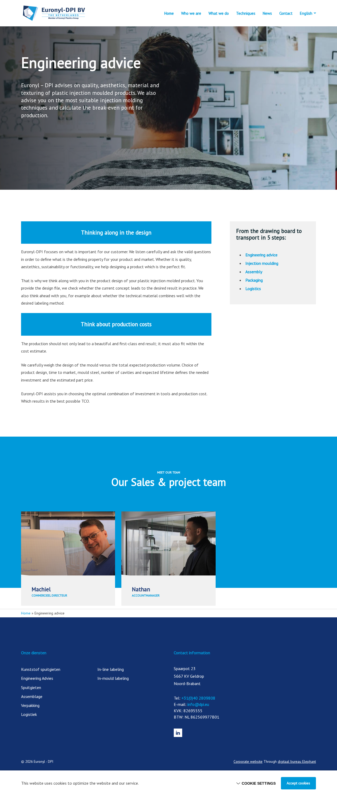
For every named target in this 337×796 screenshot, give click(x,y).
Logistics (253, 288)
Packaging (254, 280)
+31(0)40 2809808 (198, 698)
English (306, 13)
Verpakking (30, 705)
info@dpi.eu (198, 704)
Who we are (191, 13)
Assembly (253, 271)
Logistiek (29, 714)
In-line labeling (110, 669)
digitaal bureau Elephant (297, 761)
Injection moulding (261, 263)
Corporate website (248, 761)
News (267, 13)
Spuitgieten (31, 687)
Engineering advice (261, 254)
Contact (286, 13)
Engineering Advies (37, 678)
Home (169, 13)
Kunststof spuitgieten (40, 669)
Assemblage (31, 696)
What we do (219, 13)
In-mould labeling (113, 678)
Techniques (245, 13)
